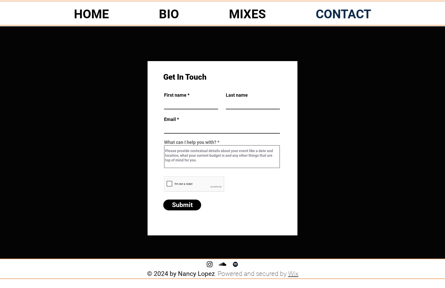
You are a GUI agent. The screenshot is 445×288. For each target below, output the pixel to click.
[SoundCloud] (222, 264)
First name (175, 95)
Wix (293, 273)
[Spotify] (235, 264)
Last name (237, 95)
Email (170, 119)
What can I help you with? (190, 142)
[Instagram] (209, 264)
